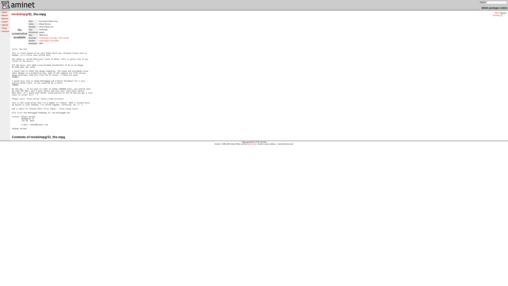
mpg (24, 14)
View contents (63, 38)
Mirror (497, 13)
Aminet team (252, 144)
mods (15, 14)
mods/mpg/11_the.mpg (48, 38)
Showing (496, 15)
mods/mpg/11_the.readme (49, 41)
